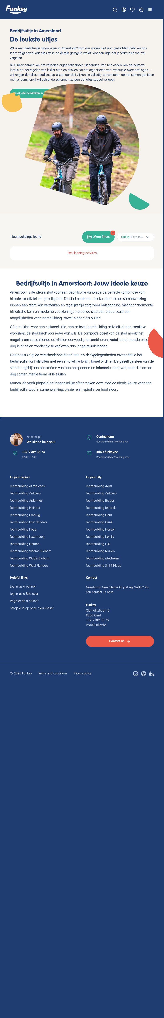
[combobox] (135, 237)
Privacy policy (82, 673)
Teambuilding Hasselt (100, 529)
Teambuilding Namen (25, 544)
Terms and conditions (52, 673)
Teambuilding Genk (99, 522)
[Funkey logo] (16, 9)
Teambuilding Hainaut (25, 508)
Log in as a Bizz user (24, 594)
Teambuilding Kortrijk (100, 537)
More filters (103, 235)
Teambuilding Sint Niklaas (103, 565)
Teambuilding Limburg (25, 515)
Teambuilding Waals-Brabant (29, 558)
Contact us (116, 641)
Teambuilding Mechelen (102, 558)
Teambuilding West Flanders (29, 565)
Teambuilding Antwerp (25, 493)
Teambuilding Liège (23, 529)
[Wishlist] (132, 9)
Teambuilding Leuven (100, 551)
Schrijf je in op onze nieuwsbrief (31, 608)
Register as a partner (24, 601)
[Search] (114, 9)
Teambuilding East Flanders (28, 522)
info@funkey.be (107, 452)
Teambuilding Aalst (99, 486)
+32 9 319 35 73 (33, 452)
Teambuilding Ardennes (26, 500)
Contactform (105, 436)
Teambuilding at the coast (27, 486)
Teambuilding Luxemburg (27, 537)
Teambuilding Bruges (100, 500)
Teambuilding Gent (99, 515)
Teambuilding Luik (98, 544)
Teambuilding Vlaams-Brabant (30, 551)
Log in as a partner (23, 586)
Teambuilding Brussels (101, 508)
